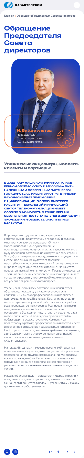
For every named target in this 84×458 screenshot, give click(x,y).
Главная (9, 15)
